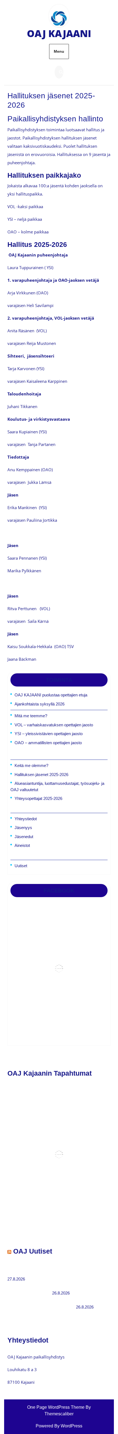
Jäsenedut (24, 836)
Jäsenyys (23, 827)
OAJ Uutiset (32, 1251)
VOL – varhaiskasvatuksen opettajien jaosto (54, 724)
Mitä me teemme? (31, 715)
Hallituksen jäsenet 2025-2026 (41, 774)
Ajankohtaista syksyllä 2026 (39, 704)
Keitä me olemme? (31, 765)
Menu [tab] (59, 51)
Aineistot (22, 845)
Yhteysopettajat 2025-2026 (38, 798)
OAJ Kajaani (59, 33)
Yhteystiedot (26, 818)
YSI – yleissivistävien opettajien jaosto (49, 733)
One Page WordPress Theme (56, 1407)
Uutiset (21, 865)
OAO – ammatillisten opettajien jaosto (48, 742)
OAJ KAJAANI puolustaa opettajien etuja (51, 695)
